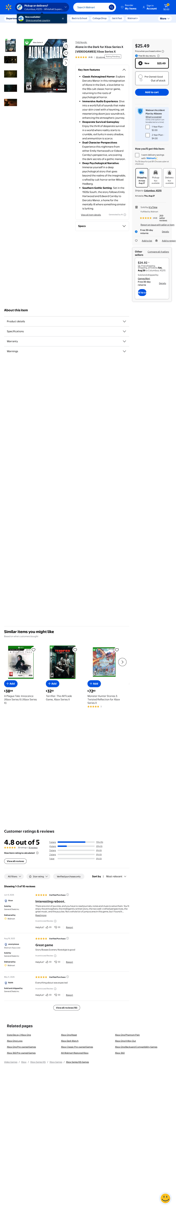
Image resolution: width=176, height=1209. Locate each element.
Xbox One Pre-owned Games (21, 1046)
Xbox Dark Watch (70, 1040)
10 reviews (33, 847)
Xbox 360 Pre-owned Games (21, 1052)
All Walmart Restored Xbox (75, 1052)
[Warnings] (124, 351)
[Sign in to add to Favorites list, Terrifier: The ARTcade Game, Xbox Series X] (75, 649)
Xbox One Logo (15, 1040)
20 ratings (100, 57)
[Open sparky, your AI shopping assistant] (165, 1198)
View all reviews (15, 861)
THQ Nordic (81, 42)
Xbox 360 (120, 1052)
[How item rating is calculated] (37, 853)
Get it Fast (117, 18)
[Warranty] (124, 341)
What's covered (153, 117)
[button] (129, 7)
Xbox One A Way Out (125, 1040)
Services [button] (34, 18)
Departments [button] (13, 18)
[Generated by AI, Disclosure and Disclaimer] (124, 214)
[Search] (111, 7)
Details (165, 231)
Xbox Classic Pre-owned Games (77, 1046)
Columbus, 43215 (153, 190)
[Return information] (158, 55)
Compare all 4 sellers (158, 251)
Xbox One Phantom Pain (127, 1034)
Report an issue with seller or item (157, 224)
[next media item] (66, 63)
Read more (40, 915)
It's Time (153, 207)
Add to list (147, 240)
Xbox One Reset (69, 1034)
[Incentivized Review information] (55, 921)
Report (69, 927)
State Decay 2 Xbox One (19, 1034)
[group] (90, 57)
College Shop (100, 18)
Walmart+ (133, 18)
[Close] (64, 18)
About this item (16, 310)
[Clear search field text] (104, 7)
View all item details (91, 214)
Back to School (79, 18)
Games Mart (144, 278)
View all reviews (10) (66, 1007)
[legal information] (162, 51)
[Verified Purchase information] (67, 894)
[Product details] (124, 321)
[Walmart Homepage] (8, 7)
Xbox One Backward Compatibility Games (136, 1046)
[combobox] (94, 7)
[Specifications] (124, 331)
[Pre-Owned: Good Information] (141, 80)
